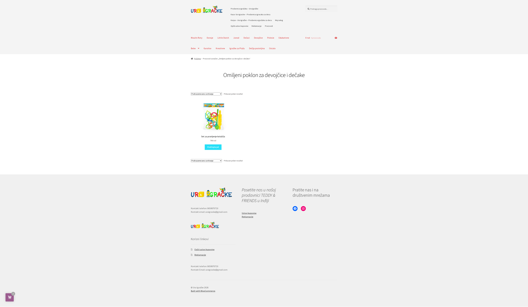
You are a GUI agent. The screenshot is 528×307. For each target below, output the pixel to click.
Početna (197, 58)
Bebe (193, 48)
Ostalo (272, 48)
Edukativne (284, 37)
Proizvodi (269, 26)
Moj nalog (279, 20)
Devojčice (258, 37)
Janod (236, 37)
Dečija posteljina (257, 48)
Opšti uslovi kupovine (239, 26)
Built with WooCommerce (203, 291)
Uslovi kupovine (249, 213)
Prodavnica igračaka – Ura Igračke (244, 8)
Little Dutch (223, 37)
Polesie (270, 37)
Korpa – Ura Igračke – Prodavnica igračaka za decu (251, 20)
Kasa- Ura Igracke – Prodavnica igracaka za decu (250, 14)
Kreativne (220, 48)
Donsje (210, 37)
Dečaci (247, 37)
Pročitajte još (213, 147)
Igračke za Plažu (237, 48)
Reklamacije (257, 26)
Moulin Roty (196, 37)
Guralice (207, 48)
